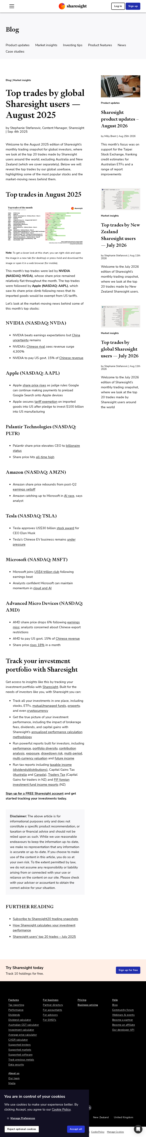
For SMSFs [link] (49, 1020)
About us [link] (13, 1073)
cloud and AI (42, 588)
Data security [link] (16, 1064)
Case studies (15, 51)
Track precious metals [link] (21, 1059)
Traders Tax (56, 775)
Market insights (46, 45)
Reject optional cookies (21, 1129)
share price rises (34, 385)
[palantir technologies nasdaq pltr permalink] (4, 426)
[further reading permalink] (4, 906)
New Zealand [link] (101, 1117)
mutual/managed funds (49, 706)
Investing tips (72, 45)
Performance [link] (16, 1010)
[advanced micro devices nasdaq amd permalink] (4, 603)
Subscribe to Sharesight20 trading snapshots (45, 919)
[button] (138, 1129)
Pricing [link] (82, 1000)
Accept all (76, 1129)
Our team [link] (14, 1078)
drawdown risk (52, 753)
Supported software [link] (20, 1054)
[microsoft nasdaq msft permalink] (4, 559)
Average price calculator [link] (22, 1034)
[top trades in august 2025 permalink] (4, 194)
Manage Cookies (115, 1131)
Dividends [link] (14, 1015)
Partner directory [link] (53, 1005)
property (74, 706)
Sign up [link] (133, 6)
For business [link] (50, 1000)
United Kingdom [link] (123, 1117)
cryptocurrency (37, 711)
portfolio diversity (45, 748)
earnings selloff (24, 489)
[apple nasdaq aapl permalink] (4, 373)
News (122, 45)
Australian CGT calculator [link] (23, 1025)
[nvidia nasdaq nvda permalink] (4, 323)
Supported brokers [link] (19, 1044)
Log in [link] (118, 6)
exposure (33, 753)
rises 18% (37, 645)
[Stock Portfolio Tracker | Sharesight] (73, 6)
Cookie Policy (97, 1131)
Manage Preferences (23, 1118)
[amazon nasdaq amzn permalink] (4, 472)
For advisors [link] (50, 1015)
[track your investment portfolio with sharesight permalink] (4, 661)
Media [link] (11, 1083)
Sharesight (50, 687)
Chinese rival (36, 346)
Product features (100, 45)
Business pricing (88, 1005)
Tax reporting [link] (16, 1005)
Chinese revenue (71, 358)
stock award (65, 528)
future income (64, 758)
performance (22, 748)
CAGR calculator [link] (18, 1039)
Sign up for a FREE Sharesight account (35, 793)
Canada (39, 775)
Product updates (18, 45)
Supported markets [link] (19, 1049)
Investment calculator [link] (21, 1029)
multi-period (73, 753)
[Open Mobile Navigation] (12, 6)
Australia (20, 775)
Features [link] (13, 1000)
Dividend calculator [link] (19, 1020)
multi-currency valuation (30, 758)
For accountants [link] (52, 1010)
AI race (69, 496)
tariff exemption (46, 401)
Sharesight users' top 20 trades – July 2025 (44, 937)
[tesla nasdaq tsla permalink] (4, 515)
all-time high (45, 457)
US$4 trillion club (46, 572)
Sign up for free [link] (128, 970)
